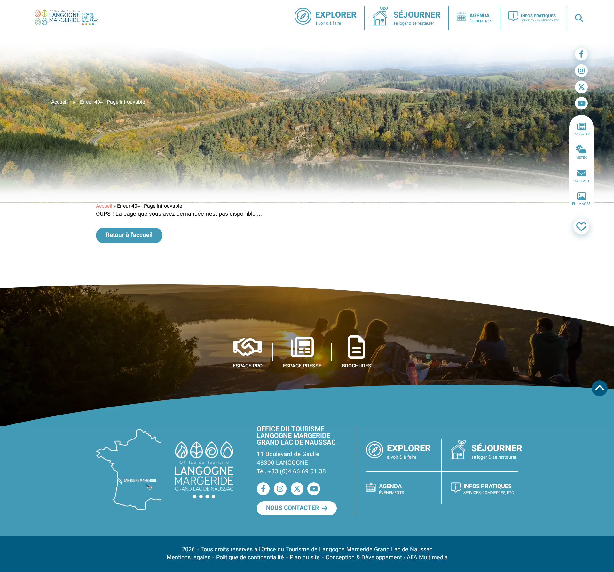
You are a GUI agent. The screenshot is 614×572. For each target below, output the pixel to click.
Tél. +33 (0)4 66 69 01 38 (291, 472)
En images (581, 204)
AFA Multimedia (427, 557)
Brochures (356, 365)
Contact (581, 181)
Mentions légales (188, 557)
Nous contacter (292, 508)
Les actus (581, 134)
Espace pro (248, 365)
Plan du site (305, 557)
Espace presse (302, 365)
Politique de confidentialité (250, 557)
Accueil (59, 103)
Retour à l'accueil (129, 235)
